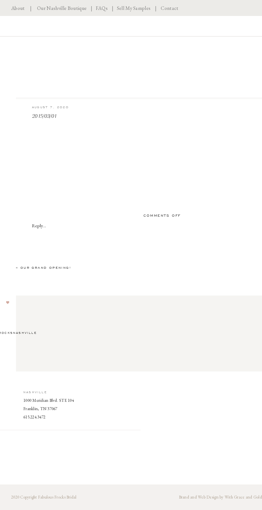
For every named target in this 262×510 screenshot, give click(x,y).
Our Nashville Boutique (62, 8)
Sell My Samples (134, 8)
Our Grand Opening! (45, 268)
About (18, 8)
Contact (169, 8)
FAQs (102, 8)
